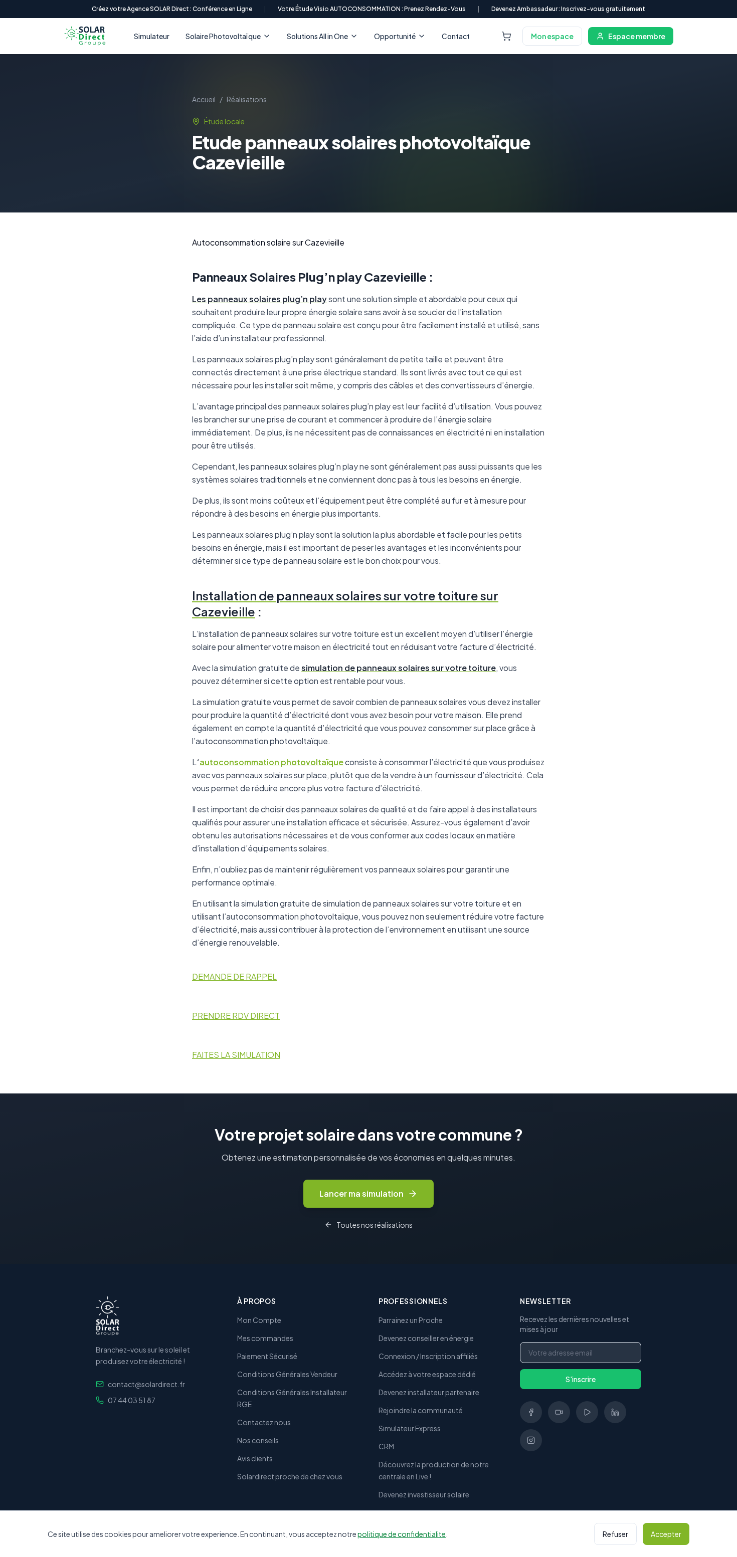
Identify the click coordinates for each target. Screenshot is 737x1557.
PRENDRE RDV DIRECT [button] (236, 1015)
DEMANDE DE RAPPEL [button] (234, 976)
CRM (386, 1446)
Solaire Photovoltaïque (223, 36)
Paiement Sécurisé (267, 1356)
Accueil (204, 99)
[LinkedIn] (615, 1412)
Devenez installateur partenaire (429, 1392)
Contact (456, 36)
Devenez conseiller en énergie (426, 1338)
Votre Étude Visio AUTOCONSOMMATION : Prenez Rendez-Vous (372, 9)
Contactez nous (264, 1422)
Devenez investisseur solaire (424, 1494)
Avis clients (255, 1458)
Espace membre (636, 36)
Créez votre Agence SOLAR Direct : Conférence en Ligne (172, 9)
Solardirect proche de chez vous (289, 1476)
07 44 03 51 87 (131, 1400)
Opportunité (395, 36)
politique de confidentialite (401, 1533)
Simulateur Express (410, 1428)
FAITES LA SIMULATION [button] (236, 1054)
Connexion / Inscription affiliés (428, 1356)
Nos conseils (258, 1440)
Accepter (666, 1533)
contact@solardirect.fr (146, 1384)
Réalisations (247, 99)
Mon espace (552, 36)
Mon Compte (259, 1319)
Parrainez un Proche (411, 1319)
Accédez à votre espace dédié (427, 1374)
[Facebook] (531, 1412)
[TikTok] (559, 1412)
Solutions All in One (317, 36)
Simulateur (151, 36)
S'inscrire (581, 1379)
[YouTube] (587, 1412)
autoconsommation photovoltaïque (271, 762)
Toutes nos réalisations (374, 1224)
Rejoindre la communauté (421, 1410)
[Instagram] (531, 1440)
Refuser (615, 1533)
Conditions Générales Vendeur (287, 1374)
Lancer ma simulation (361, 1193)
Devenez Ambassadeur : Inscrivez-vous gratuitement (568, 9)
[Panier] (506, 36)
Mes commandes (265, 1338)
